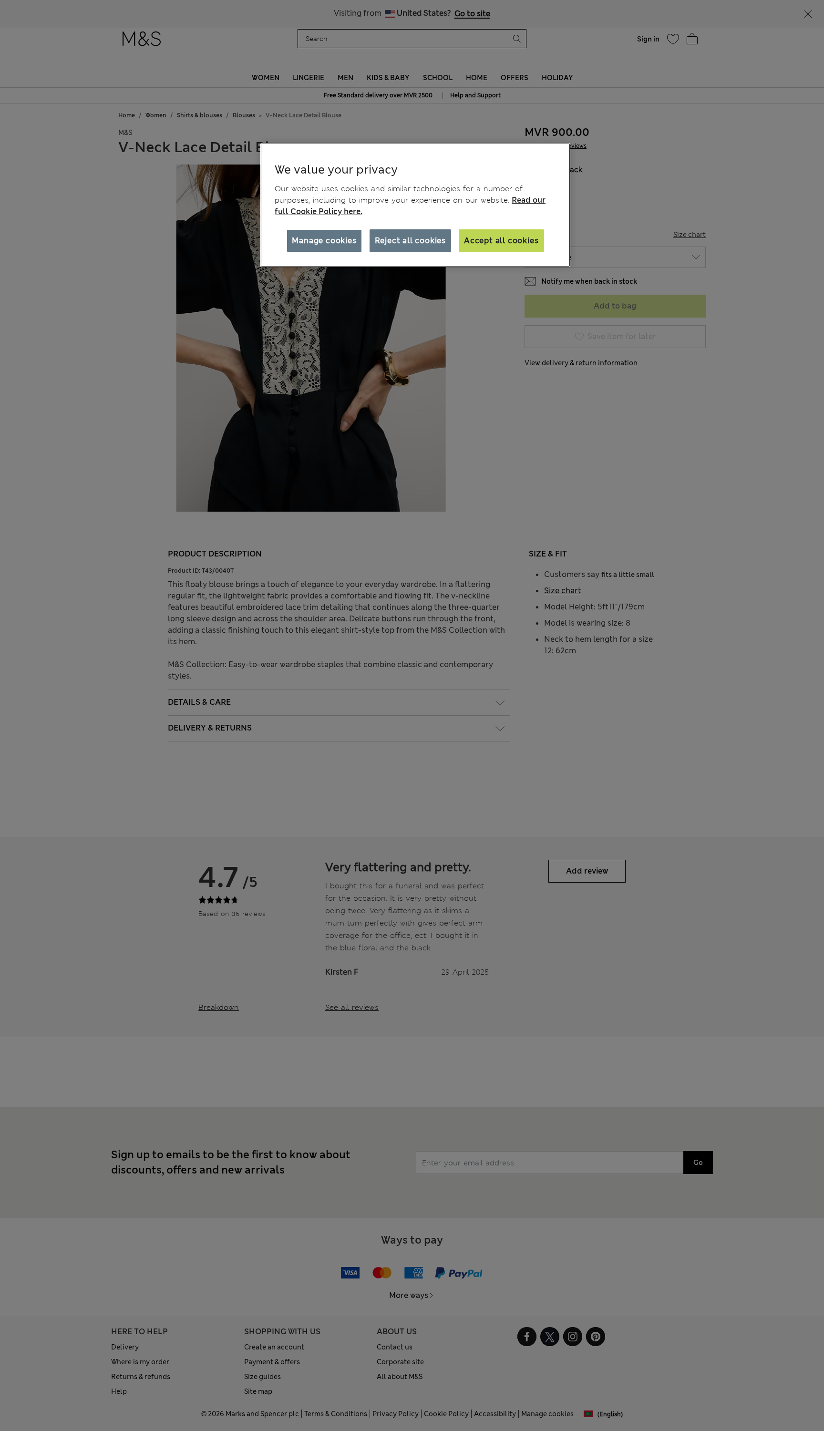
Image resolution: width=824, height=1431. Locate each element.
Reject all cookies (410, 241)
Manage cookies (324, 241)
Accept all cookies (501, 241)
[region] (415, 205)
